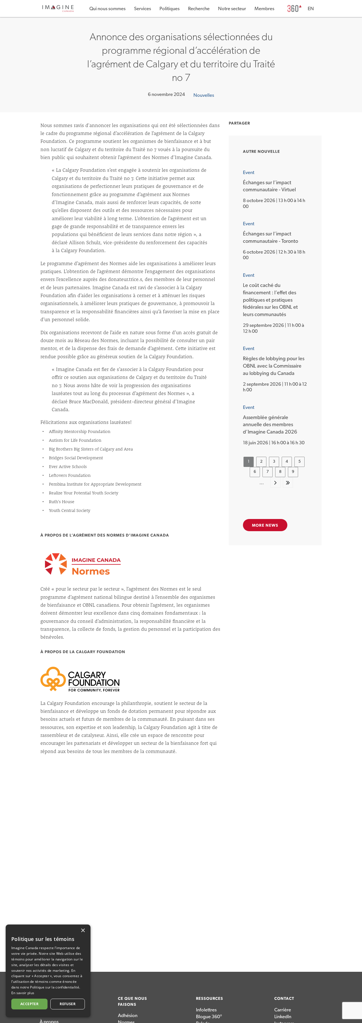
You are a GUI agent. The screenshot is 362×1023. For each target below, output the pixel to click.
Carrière (282, 1009)
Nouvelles (203, 95)
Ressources (209, 999)
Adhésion (127, 1015)
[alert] (48, 971)
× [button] (83, 930)
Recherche (199, 8)
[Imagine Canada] (58, 10)
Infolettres (206, 1009)
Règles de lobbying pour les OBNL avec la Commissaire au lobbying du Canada (273, 366)
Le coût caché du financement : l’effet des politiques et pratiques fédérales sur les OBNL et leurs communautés (270, 300)
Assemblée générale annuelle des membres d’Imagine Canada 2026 (270, 425)
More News (265, 525)
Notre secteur (232, 8)
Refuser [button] (68, 1003)
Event (248, 172)
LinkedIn (282, 1016)
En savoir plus (22, 992)
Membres (264, 8)
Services (142, 8)
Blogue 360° (209, 1016)
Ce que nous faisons (132, 1002)
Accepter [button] (29, 1003)
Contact (284, 999)
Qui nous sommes (107, 8)
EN (311, 8)
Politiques (170, 8)
